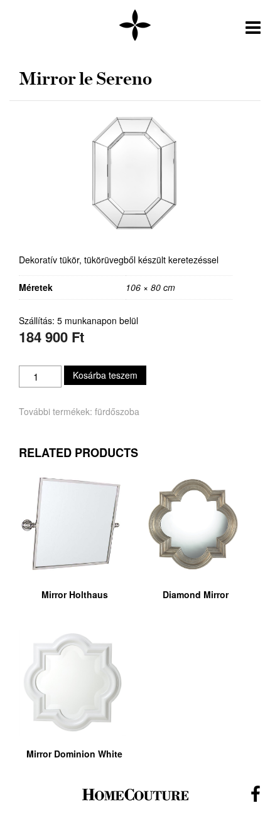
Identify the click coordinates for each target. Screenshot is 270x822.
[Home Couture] (135, 26)
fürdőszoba (117, 411)
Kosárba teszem (105, 375)
